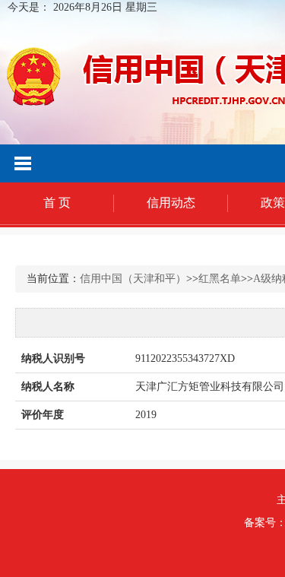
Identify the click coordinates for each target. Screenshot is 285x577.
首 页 (57, 202)
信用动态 (171, 202)
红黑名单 (219, 278)
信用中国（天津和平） (133, 278)
